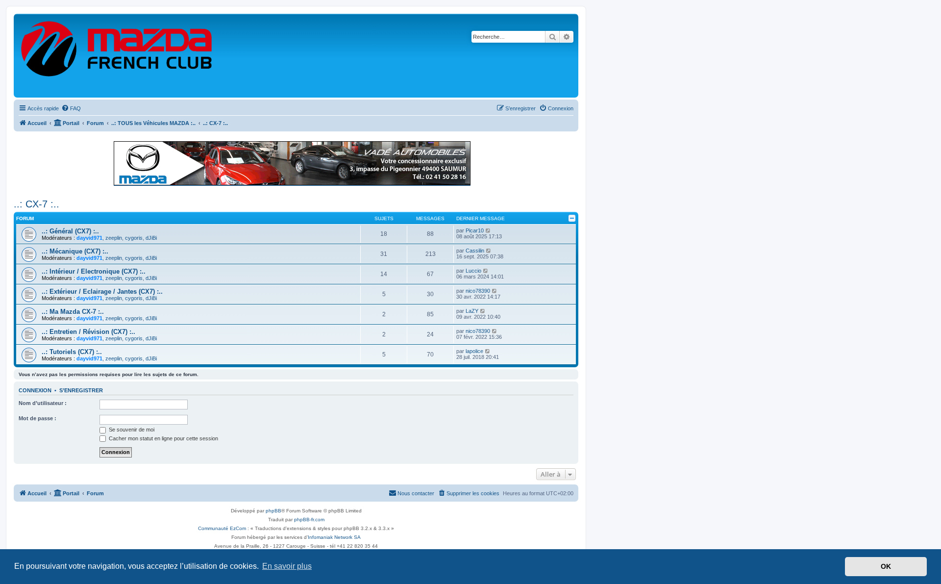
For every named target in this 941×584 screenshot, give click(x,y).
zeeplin (113, 238)
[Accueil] (117, 55)
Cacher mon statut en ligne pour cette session (162, 438)
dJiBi (151, 238)
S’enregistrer (81, 390)
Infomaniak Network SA (334, 537)
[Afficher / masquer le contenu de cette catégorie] (572, 218)
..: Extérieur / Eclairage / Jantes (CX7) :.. (102, 291)
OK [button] (886, 566)
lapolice (474, 351)
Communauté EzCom (222, 528)
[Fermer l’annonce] (570, 144)
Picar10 (475, 230)
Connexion (35, 390)
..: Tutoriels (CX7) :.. (72, 351)
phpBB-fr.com (309, 519)
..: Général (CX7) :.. (70, 231)
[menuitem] (71, 108)
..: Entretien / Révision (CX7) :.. (88, 331)
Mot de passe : (37, 418)
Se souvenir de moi (130, 429)
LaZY (472, 311)
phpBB (273, 510)
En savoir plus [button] (287, 566)
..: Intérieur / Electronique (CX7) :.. (94, 271)
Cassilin (475, 251)
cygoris (134, 238)
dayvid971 (89, 238)
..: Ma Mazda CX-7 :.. (73, 311)
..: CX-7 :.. (36, 204)
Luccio (473, 271)
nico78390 (478, 291)
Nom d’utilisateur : (43, 403)
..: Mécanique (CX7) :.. (75, 251)
